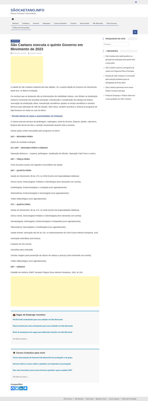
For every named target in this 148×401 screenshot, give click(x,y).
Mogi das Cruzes (101, 399)
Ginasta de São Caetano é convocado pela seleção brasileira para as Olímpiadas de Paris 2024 (120, 79)
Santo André (84, 23)
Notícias (15, 23)
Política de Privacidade (20, 28)
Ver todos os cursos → (20, 376)
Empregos (46, 23)
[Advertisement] (27, 69)
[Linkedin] (21, 388)
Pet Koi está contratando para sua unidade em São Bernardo (38, 319)
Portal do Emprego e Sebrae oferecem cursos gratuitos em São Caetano (120, 97)
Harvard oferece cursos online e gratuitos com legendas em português (42, 364)
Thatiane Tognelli (35, 53)
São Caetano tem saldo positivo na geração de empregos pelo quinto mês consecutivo (120, 59)
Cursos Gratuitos (60, 23)
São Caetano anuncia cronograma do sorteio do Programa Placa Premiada (120, 69)
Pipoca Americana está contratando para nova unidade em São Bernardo (43, 326)
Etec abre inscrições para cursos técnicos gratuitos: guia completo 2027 (42, 370)
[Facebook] (13, 388)
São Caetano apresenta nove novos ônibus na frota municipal (119, 89)
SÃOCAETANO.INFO (27, 10)
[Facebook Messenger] (25, 388)
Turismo (73, 23)
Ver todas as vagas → (20, 338)
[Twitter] (17, 388)
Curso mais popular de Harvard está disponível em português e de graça (42, 358)
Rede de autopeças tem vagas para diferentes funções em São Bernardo (42, 332)
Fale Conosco (112, 23)
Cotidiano (25, 23)
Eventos (36, 23)
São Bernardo (98, 23)
